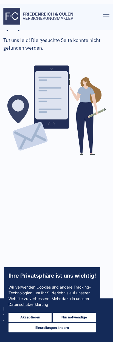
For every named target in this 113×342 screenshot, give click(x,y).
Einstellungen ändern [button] (52, 328)
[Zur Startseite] (39, 17)
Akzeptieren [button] (30, 317)
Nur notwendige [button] (74, 317)
